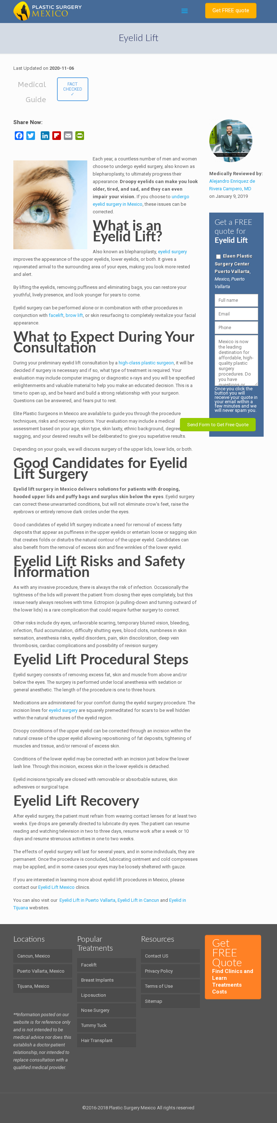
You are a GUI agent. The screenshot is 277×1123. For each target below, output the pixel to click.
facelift (56, 315)
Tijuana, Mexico (33, 986)
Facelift (89, 965)
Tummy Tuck (94, 1025)
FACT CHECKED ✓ (72, 89)
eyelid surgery (172, 251)
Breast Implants (97, 980)
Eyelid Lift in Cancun (138, 900)
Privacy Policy (159, 971)
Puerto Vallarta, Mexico (41, 971)
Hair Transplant (97, 1040)
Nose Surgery (95, 1010)
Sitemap (153, 1001)
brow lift (74, 315)
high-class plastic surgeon (146, 362)
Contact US (156, 956)
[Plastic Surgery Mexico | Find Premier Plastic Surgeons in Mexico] (47, 11)
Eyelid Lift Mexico (56, 887)
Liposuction (93, 995)
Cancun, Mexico (33, 956)
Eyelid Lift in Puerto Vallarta (87, 900)
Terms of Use (159, 986)
